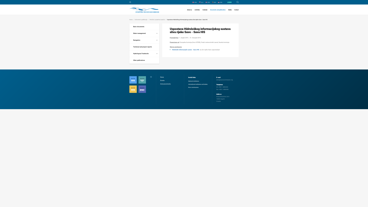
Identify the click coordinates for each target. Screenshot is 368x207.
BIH (215, 2)
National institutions (193, 81)
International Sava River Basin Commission (144, 10)
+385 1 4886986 (224, 89)
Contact (236, 10)
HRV (209, 2)
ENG (195, 2)
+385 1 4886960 (223, 87)
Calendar (204, 10)
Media (230, 10)
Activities (197, 10)
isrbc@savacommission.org (224, 80)
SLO (202, 2)
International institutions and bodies (198, 84)
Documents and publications (218, 10)
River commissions (193, 87)
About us (189, 10)
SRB (221, 2)
